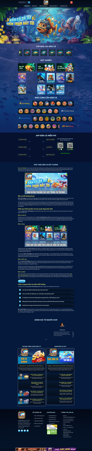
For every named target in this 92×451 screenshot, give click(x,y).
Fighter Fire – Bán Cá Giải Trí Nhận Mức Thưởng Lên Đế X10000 (66, 399)
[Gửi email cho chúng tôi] (28, 431)
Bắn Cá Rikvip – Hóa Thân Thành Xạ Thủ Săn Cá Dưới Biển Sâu (37, 392)
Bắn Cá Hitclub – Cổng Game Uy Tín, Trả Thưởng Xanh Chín (37, 375)
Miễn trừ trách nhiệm (38, 423)
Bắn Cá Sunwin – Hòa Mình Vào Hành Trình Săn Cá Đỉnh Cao (31, 365)
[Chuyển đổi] (72, 289)
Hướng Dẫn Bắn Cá (43, 6)
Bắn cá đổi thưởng (22, 168)
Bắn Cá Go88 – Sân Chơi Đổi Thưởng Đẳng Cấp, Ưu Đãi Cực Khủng (37, 383)
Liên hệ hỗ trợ (37, 426)
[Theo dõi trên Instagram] (22, 431)
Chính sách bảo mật (38, 418)
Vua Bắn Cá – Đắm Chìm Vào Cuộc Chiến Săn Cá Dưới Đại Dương (60, 365)
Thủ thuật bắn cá (52, 417)
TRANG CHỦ (27, 6)
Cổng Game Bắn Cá (53, 6)
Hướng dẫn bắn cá (52, 415)
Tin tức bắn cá (52, 423)
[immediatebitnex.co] (46, 2)
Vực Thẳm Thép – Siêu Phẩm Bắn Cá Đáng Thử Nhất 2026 (65, 375)
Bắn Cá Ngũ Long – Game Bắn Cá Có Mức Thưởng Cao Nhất (65, 383)
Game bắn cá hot (52, 419)
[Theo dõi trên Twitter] (25, 431)
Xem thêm (22, 281)
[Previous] (20, 331)
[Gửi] (29, 2)
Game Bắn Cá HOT (63, 6)
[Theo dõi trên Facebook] (19, 431)
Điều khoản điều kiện (38, 420)
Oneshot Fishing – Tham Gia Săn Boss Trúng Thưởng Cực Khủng (65, 391)
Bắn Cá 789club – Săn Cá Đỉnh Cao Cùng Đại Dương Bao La (37, 400)
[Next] (71, 331)
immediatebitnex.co (22, 420)
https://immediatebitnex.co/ (69, 417)
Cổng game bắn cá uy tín (54, 421)
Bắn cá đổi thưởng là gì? (39, 415)
